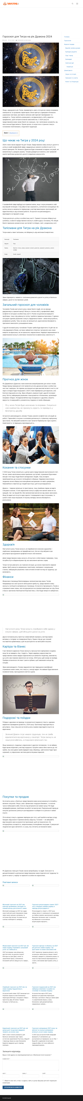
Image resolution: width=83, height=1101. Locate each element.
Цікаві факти (68, 70)
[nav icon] (77, 3)
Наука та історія (70, 74)
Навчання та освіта (71, 78)
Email (24, 1073)
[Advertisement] (41, 19)
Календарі (68, 59)
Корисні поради (69, 44)
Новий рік (70, 66)
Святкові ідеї (69, 63)
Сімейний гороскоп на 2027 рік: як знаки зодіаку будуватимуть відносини (15, 989)
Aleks (5, 40)
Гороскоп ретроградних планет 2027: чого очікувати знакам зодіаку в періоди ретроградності (45, 906)
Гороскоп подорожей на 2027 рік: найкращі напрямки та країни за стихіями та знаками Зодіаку (44, 989)
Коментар (6, 1059)
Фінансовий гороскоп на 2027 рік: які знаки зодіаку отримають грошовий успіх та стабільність (16, 947)
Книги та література (71, 81)
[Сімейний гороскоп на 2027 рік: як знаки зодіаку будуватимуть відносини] (16, 976)
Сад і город (69, 55)
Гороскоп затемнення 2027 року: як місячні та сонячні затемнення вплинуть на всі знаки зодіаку (44, 1030)
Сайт (44, 1073)
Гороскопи (67, 40)
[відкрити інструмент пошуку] (72, 3)
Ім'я (4, 1073)
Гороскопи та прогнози (24, 40)
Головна (66, 37)
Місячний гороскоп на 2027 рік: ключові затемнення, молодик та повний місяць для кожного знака (15, 906)
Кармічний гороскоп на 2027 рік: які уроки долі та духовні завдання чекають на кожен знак (15, 1030)
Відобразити (13, 133)
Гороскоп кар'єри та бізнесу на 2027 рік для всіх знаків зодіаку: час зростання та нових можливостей (45, 947)
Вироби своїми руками (72, 48)
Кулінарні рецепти (71, 52)
